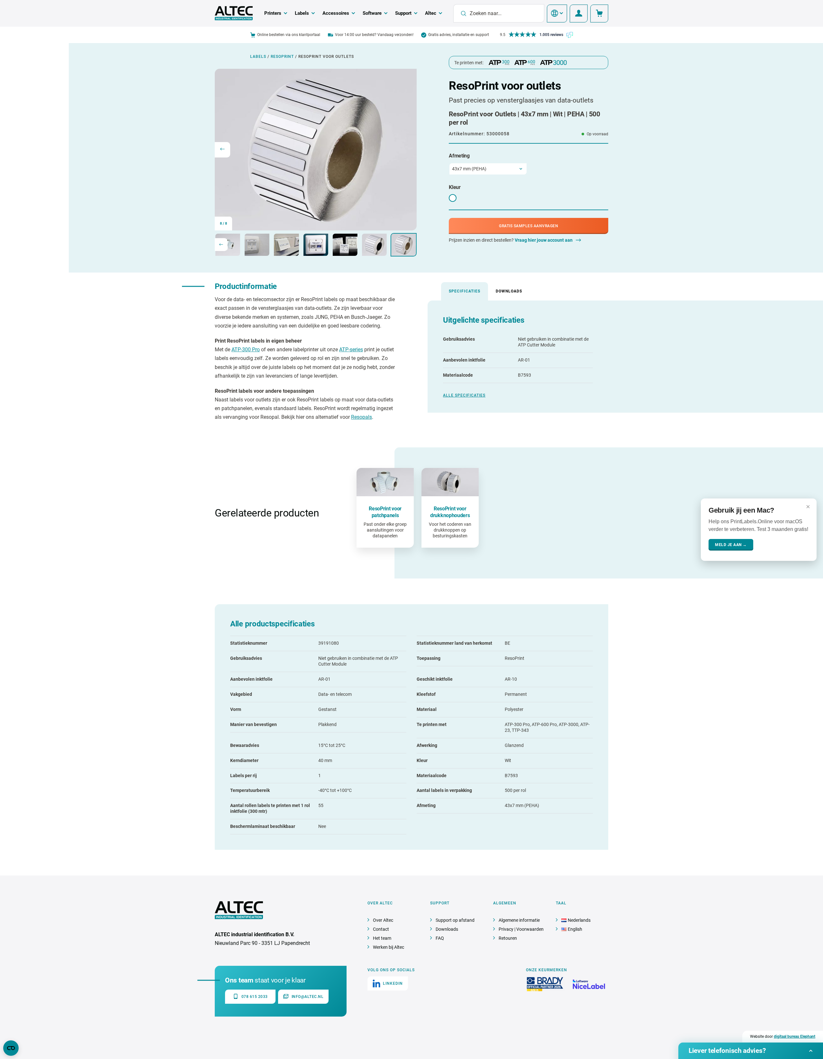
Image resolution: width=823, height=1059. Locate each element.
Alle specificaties (464, 395)
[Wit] (453, 198)
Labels (302, 13)
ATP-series (351, 349)
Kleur (455, 187)
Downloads (509, 291)
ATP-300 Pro (245, 349)
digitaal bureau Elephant (794, 1036)
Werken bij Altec (388, 947)
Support (403, 13)
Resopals (361, 417)
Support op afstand (455, 920)
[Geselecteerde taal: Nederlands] (557, 13)
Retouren (508, 938)
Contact (381, 929)
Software (372, 13)
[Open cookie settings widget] (11, 1048)
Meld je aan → (731, 544)
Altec (430, 13)
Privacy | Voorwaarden (521, 929)
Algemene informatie (519, 920)
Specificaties (464, 291)
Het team (382, 938)
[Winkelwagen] (599, 13)
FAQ (440, 938)
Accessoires (335, 13)
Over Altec (383, 920)
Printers (272, 13)
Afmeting (459, 156)
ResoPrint (282, 56)
